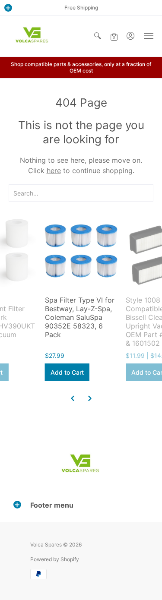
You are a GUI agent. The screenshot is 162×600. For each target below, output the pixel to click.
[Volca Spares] (32, 36)
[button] (8, 8)
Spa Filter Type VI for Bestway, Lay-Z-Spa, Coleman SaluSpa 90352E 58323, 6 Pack (79, 317)
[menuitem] (97, 36)
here (54, 170)
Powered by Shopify (54, 559)
